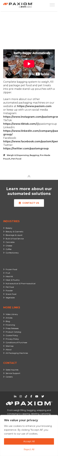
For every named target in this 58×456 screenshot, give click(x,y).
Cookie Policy (12, 335)
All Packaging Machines (17, 353)
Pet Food (16, 159)
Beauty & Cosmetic (14, 231)
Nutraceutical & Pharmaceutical (20, 283)
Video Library (12, 314)
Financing (10, 325)
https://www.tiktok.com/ (20, 123)
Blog (8, 321)
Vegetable (10, 297)
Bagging (34, 155)
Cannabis (10, 242)
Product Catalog (13, 332)
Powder (9, 290)
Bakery (9, 228)
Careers (9, 377)
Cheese (9, 245)
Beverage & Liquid (14, 235)
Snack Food (11, 294)
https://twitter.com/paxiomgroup (26, 148)
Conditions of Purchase (16, 342)
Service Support (13, 373)
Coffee (8, 249)
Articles (9, 318)
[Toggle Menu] (52, 4)
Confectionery (12, 252)
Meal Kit (9, 276)
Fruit (8, 273)
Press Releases (12, 328)
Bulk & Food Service (15, 238)
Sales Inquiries (12, 369)
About (9, 349)
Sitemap (10, 346)
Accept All (29, 441)
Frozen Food (11, 269)
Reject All (29, 449)
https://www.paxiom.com (34, 106)
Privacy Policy (12, 339)
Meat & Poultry (13, 280)
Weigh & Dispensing (18, 155)
